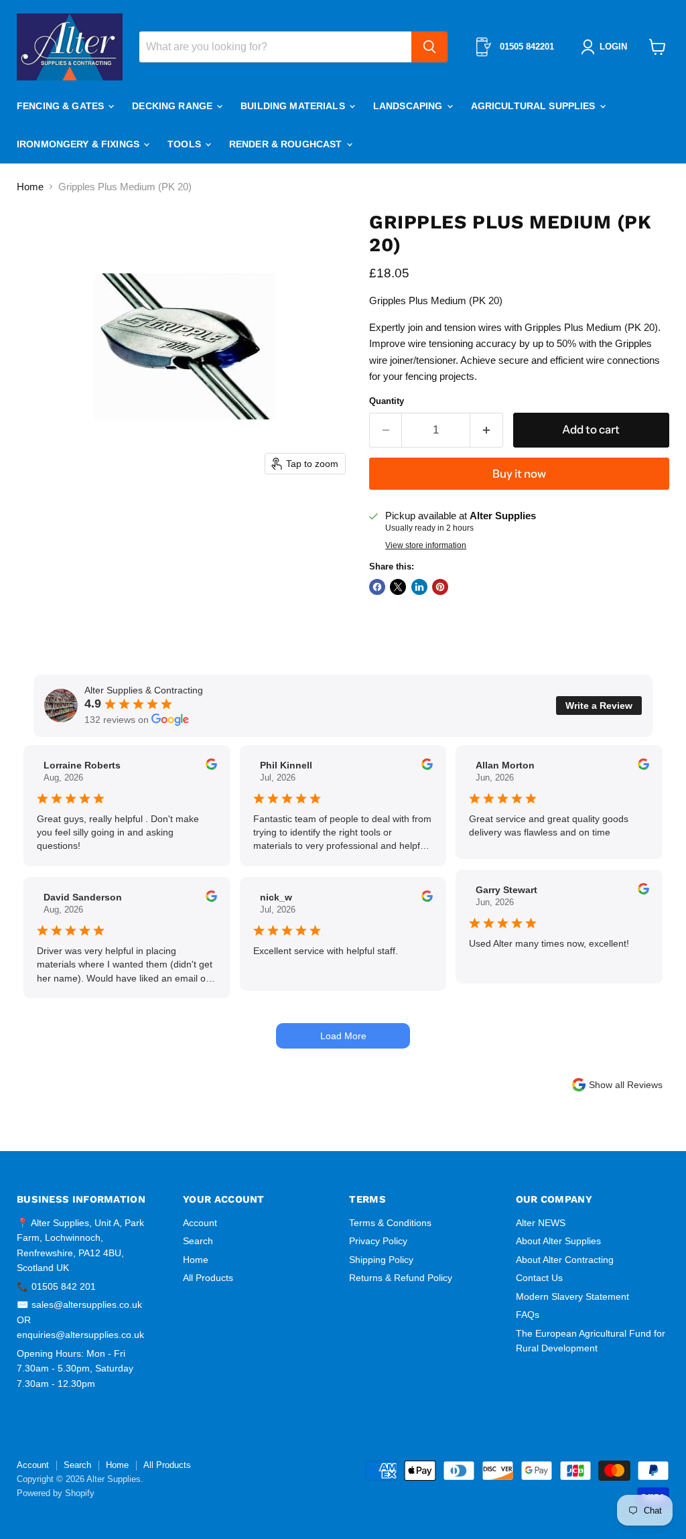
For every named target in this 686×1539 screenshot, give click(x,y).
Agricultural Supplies (534, 106)
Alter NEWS (540, 1222)
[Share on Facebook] (377, 587)
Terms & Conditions (390, 1222)
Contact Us (539, 1277)
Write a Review (598, 705)
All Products (208, 1277)
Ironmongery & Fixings (79, 144)
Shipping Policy (381, 1259)
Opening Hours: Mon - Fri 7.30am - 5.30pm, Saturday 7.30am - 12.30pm (75, 1368)
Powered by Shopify (55, 1493)
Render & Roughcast (287, 144)
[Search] (429, 46)
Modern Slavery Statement (572, 1296)
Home (30, 186)
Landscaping (409, 106)
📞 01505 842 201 (56, 1286)
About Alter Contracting (565, 1259)
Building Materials (294, 106)
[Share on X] (398, 587)
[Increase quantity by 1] (486, 430)
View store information (425, 545)
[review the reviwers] (211, 766)
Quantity (386, 401)
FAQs (527, 1314)
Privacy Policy (378, 1240)
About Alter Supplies (558, 1240)
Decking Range (173, 106)
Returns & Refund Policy (400, 1277)
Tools (185, 144)
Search (198, 1240)
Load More (343, 1035)
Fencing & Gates (62, 106)
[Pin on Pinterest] (440, 587)
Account (200, 1222)
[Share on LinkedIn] (419, 587)
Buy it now (519, 473)
